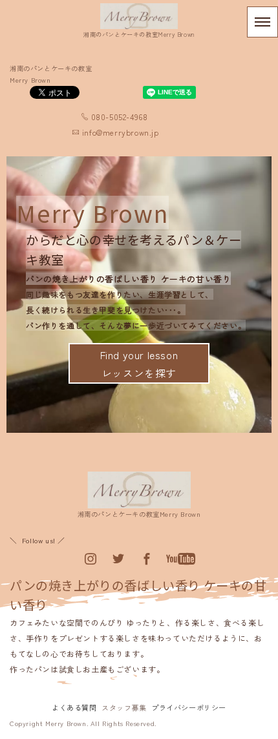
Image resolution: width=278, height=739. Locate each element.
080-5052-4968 (119, 116)
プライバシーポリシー (188, 707)
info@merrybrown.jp (120, 132)
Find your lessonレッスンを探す (139, 364)
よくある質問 (74, 707)
